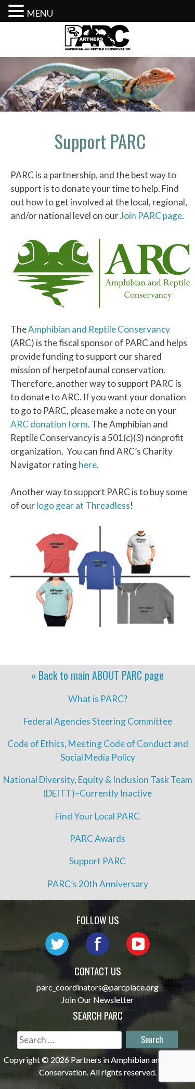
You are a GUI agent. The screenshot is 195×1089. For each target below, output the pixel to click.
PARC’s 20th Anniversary (97, 883)
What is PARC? (97, 698)
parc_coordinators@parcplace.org (97, 987)
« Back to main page (97, 675)
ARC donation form (49, 424)
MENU (40, 13)
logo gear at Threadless (83, 505)
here (88, 464)
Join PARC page (151, 215)
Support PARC (97, 860)
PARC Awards (97, 838)
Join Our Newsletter (97, 1000)
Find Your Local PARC (97, 816)
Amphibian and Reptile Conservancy (99, 329)
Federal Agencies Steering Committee (97, 721)
